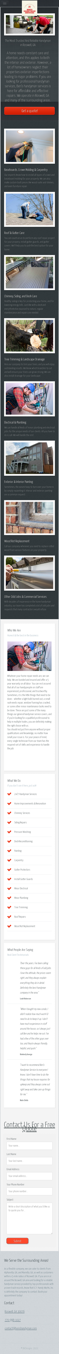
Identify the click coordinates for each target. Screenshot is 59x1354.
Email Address (13, 1169)
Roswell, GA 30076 (15, 1311)
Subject (10, 1199)
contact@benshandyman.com (21, 1328)
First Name (11, 1139)
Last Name (11, 1154)
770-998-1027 (13, 1320)
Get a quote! (30, 111)
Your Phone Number (15, 1184)
